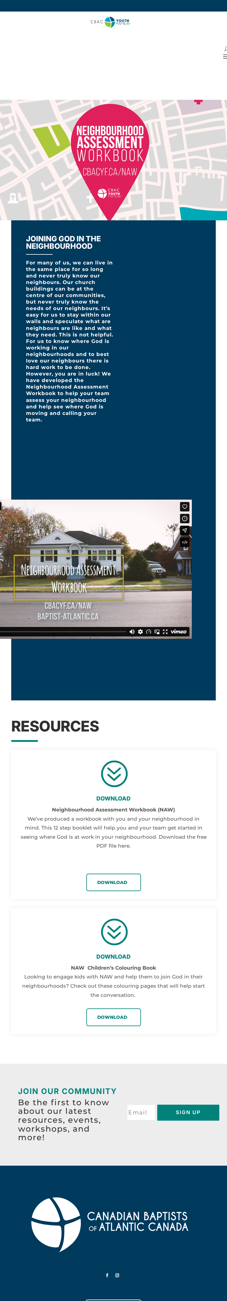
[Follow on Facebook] (107, 1275)
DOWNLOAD (112, 882)
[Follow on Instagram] (117, 1275)
